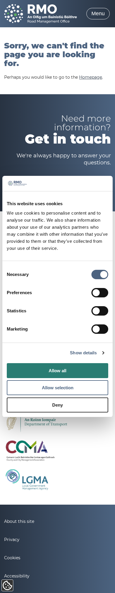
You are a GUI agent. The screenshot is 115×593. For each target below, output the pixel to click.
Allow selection (57, 387)
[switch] (99, 292)
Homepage (90, 77)
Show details (83, 352)
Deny (57, 404)
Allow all (57, 370)
